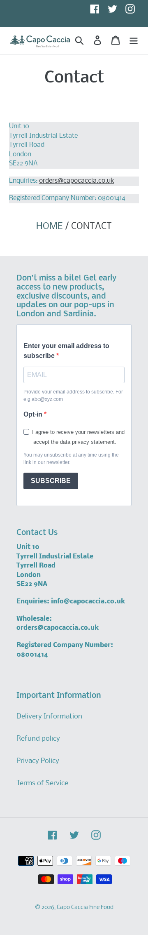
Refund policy (38, 739)
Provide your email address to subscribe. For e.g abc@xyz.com (73, 395)
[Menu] (134, 40)
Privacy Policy (37, 761)
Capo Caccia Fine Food (85, 907)
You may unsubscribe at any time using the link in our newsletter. (71, 458)
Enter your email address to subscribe (66, 350)
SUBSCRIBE (51, 480)
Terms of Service (42, 783)
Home (49, 226)
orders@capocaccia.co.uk (76, 180)
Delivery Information (49, 717)
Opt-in (33, 414)
